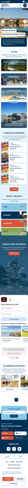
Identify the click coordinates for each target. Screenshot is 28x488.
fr (23, 1)
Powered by (13, 357)
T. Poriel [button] (2, 9)
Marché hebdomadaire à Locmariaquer (15, 147)
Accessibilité (5, 1)
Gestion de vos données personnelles (14, 468)
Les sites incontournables (14, 91)
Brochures (6, 438)
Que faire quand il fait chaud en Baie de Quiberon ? (14, 63)
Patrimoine (7, 215)
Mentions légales (19, 462)
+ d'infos (13, 44)
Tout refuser (20, 479)
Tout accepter (8, 479)
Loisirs (5, 207)
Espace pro (7, 457)
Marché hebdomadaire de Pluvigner (16, 169)
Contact (19, 433)
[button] (2, 21)
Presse (20, 457)
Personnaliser (14, 484)
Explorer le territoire (14, 253)
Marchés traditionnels (14, 76)
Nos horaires (20, 438)
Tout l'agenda (14, 189)
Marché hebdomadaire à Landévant (15, 158)
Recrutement (12, 462)
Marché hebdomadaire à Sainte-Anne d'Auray (17, 180)
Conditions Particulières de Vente (14, 465)
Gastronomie (7, 223)
